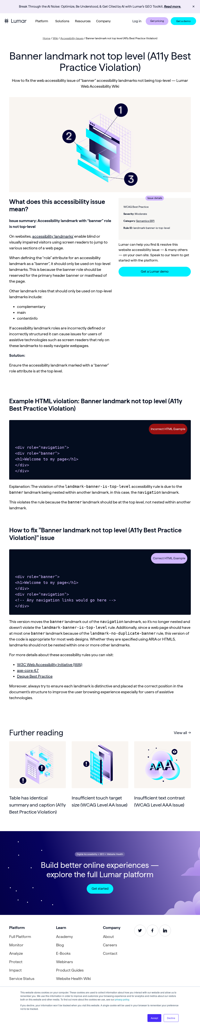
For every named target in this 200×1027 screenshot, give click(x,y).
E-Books (63, 953)
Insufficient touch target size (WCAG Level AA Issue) (99, 801)
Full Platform (20, 936)
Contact (110, 953)
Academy (64, 936)
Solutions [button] (62, 21)
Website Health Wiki (73, 978)
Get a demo (183, 21)
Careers (110, 945)
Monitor (16, 945)
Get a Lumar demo (155, 271)
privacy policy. (122, 999)
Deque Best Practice (35, 676)
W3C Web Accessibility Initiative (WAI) (49, 664)
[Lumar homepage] (15, 21)
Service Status (21, 978)
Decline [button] (171, 1018)
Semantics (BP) (145, 220)
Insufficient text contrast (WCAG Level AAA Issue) (159, 801)
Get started (100, 888)
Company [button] (103, 21)
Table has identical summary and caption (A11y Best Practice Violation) (37, 805)
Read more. (172, 6)
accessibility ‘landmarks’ (52, 236)
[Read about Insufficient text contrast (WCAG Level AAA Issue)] (162, 764)
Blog (60, 945)
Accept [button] (154, 1018)
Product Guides (70, 970)
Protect (15, 962)
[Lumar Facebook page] (152, 930)
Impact (15, 970)
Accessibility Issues (71, 38)
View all (180, 733)
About (108, 936)
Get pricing (157, 20)
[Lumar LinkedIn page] (165, 930)
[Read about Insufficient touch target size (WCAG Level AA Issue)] (100, 764)
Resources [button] (83, 21)
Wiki (55, 38)
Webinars (64, 962)
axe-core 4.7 (28, 670)
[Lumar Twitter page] (140, 930)
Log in (136, 21)
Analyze (16, 953)
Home (46, 38)
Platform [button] (41, 21)
